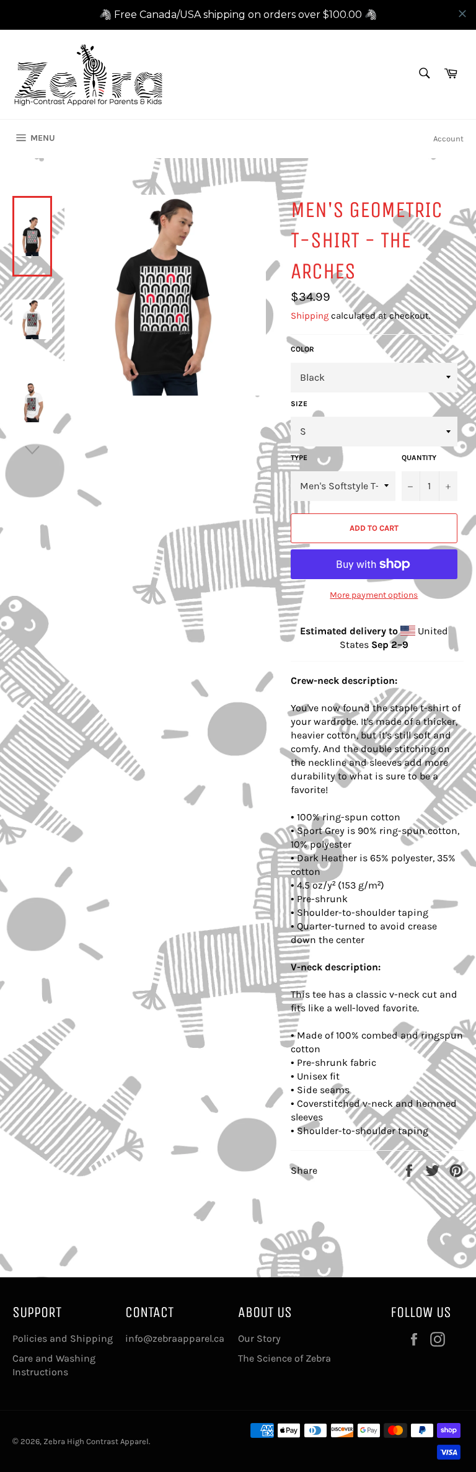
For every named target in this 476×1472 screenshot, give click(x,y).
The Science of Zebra (284, 1358)
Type (299, 457)
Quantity (419, 457)
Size (299, 403)
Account (448, 138)
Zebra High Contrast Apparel (96, 1441)
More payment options (374, 595)
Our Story (259, 1338)
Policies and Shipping (62, 1338)
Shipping (309, 315)
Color (302, 349)
